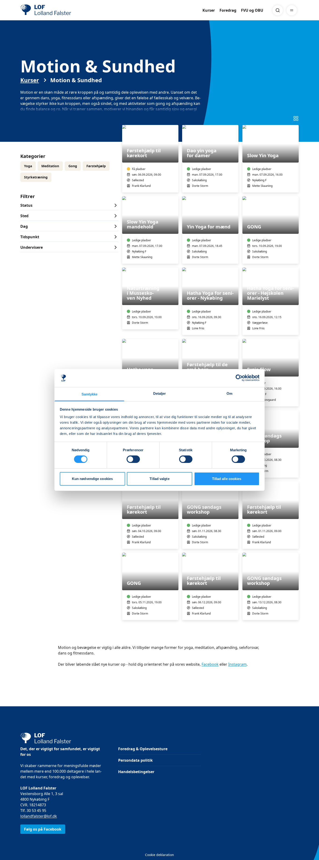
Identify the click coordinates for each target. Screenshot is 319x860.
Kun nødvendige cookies (92, 479)
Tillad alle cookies (226, 479)
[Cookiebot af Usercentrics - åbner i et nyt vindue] (239, 377)
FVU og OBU (252, 10)
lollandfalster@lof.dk (38, 816)
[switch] (133, 459)
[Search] (278, 10)
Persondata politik (135, 760)
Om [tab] (229, 393)
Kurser (208, 10)
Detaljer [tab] (159, 393)
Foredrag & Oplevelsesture (142, 748)
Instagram (237, 664)
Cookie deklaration (159, 855)
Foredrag (228, 10)
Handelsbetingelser (136, 771)
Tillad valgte (159, 479)
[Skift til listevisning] (296, 118)
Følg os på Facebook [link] (42, 829)
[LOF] (54, 10)
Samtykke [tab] (90, 394)
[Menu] (292, 10)
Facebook (210, 664)
